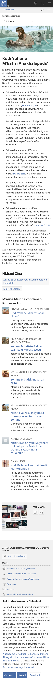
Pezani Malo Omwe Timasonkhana (19, 574)
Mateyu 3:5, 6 (42, 225)
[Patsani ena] (42, 10)
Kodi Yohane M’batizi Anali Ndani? (27, 314)
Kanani (22, 675)
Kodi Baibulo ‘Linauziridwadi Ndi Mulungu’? (29, 466)
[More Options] (48, 10)
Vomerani (9, 675)
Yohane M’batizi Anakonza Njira (27, 381)
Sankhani (35, 675)
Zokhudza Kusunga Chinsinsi (18, 667)
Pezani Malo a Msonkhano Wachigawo (20, 579)
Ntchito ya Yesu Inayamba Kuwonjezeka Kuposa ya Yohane (27, 416)
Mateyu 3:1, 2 (29, 105)
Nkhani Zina (9, 9)
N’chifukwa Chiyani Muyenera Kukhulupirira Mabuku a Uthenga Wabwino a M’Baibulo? (29, 448)
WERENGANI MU (11, 16)
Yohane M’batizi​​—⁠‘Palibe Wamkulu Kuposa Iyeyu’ (26, 347)
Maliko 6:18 (19, 173)
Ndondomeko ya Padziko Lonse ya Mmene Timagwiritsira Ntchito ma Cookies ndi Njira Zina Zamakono (26, 657)
